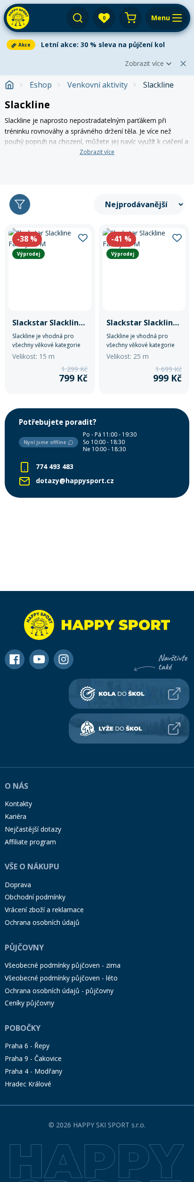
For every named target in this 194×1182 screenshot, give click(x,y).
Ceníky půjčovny (29, 1002)
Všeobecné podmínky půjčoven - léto (61, 977)
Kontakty (18, 803)
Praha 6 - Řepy (27, 1045)
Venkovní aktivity (97, 85)
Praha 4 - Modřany (33, 1071)
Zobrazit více (144, 63)
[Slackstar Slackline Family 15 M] (50, 309)
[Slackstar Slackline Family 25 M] (144, 309)
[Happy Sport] (18, 18)
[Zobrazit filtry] (19, 204)
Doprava (18, 884)
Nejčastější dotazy (33, 829)
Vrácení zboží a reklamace (44, 909)
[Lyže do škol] (129, 728)
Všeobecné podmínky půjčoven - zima (63, 965)
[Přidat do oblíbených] (82, 237)
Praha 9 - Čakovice (33, 1058)
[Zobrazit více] (97, 45)
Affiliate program (30, 841)
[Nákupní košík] (130, 18)
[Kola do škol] (129, 694)
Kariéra (15, 816)
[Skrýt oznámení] (183, 63)
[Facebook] (14, 659)
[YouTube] (39, 659)
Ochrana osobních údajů (42, 922)
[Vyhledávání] (77, 18)
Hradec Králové (28, 1083)
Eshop (41, 85)
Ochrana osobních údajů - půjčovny (59, 990)
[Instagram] (63, 659)
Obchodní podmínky (35, 896)
